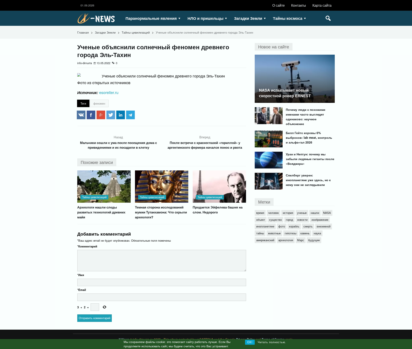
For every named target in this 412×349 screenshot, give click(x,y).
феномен (99, 103)
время (260, 213)
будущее (314, 240)
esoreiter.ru (108, 92)
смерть (308, 226)
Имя (80, 275)
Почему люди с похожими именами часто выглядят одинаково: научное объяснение (305, 116)
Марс (300, 240)
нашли (315, 213)
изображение (320, 220)
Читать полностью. (272, 342)
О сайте (278, 5)
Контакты (298, 5)
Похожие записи (97, 162)
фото (281, 226)
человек (273, 213)
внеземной (323, 226)
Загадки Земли (248, 18)
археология (285, 240)
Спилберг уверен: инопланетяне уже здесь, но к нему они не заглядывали (308, 180)
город (289, 220)
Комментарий (87, 246)
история (288, 213)
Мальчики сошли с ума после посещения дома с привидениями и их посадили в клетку (118, 145)
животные (274, 233)
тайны (260, 233)
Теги (83, 103)
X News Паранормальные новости (97, 18)
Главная (83, 32)
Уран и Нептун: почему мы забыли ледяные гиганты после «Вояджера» (310, 159)
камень (305, 233)
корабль (294, 226)
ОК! (250, 342)
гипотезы (290, 233)
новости (302, 220)
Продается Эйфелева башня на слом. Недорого (217, 210)
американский (265, 240)
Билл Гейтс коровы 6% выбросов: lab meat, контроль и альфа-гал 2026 (309, 137)
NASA (327, 213)
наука (317, 233)
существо (275, 220)
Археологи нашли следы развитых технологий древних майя (101, 212)
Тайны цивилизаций (136, 32)
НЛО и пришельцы (205, 18)
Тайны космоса (287, 18)
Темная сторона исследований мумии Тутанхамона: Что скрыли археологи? (161, 212)
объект (260, 220)
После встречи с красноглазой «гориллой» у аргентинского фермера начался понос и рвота (205, 145)
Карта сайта (322, 5)
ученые (302, 213)
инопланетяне (265, 226)
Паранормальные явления (151, 18)
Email (81, 290)
